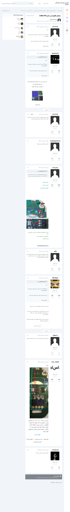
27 (52, 467)
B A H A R (52, 19)
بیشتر (39, 3)
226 (52, 295)
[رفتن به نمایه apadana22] (55, 59)
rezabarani (55, 450)
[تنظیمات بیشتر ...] (27, 27)
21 (52, 70)
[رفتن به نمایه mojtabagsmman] (55, 147)
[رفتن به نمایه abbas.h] (55, 341)
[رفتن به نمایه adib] (55, 257)
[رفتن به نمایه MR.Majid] (55, 284)
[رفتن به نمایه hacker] (22, 19)
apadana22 (55, 53)
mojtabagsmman (55, 141)
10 (52, 44)
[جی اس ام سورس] (67, 13)
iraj (19, 31)
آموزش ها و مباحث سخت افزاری (43, 21)
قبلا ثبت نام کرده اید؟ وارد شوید (7, 3)
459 (52, 379)
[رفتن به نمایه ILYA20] (22, 24)
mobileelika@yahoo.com (42, 245)
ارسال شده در (42, 26)
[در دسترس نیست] (39, 392)
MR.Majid (55, 278)
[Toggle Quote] (46, 57)
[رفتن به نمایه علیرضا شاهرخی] (22, 28)
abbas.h (55, 335)
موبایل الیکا (55, 167)
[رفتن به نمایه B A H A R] (59, 20)
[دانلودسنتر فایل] (67, 21)
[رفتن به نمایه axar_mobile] (55, 368)
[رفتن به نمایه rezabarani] (55, 456)
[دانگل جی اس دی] (67, 17)
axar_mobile (55, 362)
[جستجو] (14, 3)
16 (52, 268)
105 (52, 185)
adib (55, 251)
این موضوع (20, 3)
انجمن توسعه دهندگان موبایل (62, 3)
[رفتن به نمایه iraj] (22, 32)
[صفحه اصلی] (67, 10)
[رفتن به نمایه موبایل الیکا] (55, 173)
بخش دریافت (45, 3)
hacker (18, 18)
